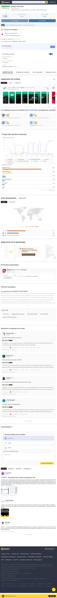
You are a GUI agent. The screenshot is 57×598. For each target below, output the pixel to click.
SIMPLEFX (30, 586)
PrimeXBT (23, 583)
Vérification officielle (48, 556)
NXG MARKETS (31, 583)
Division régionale (38, 559)
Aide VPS (16, 559)
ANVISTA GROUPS (21, 586)
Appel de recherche (21, 556)
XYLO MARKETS (39, 586)
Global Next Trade (11, 586)
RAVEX (3, 586)
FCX (18, 583)
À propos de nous (5, 553)
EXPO (2, 559)
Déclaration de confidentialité (8, 556)
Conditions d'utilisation (35, 553)
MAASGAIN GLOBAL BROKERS (44, 583)
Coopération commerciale (26, 559)
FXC (14, 583)
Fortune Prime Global (6, 583)
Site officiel (42, 20)
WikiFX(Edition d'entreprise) (34, 556)
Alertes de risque (25, 553)
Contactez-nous (15, 553)
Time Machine (15, 20)
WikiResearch (8, 559)
